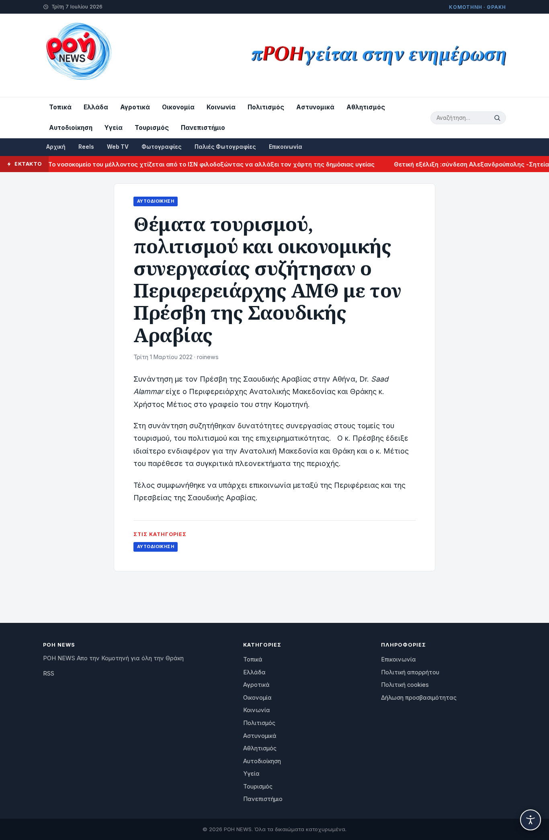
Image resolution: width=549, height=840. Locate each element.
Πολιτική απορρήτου (410, 672)
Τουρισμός (152, 127)
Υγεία (113, 127)
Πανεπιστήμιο (203, 127)
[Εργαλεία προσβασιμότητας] (530, 819)
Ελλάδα (96, 107)
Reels (86, 147)
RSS (48, 673)
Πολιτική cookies (405, 684)
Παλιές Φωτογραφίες (225, 147)
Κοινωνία (221, 107)
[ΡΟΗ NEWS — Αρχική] (78, 55)
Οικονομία (178, 107)
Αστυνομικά (315, 107)
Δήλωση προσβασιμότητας (419, 697)
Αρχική (56, 147)
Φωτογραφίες (161, 147)
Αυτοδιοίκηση (70, 127)
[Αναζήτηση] (498, 118)
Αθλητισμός (365, 107)
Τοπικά (60, 107)
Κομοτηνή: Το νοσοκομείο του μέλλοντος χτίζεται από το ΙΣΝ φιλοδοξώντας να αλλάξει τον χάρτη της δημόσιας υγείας (185, 164)
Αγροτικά (135, 107)
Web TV (118, 147)
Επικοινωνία (285, 147)
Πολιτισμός (266, 107)
